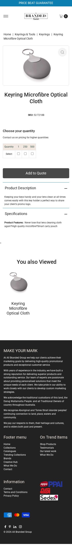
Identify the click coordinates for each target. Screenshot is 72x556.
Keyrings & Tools (25, 34)
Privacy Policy (11, 495)
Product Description (20, 188)
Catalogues (10, 451)
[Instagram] (20, 527)
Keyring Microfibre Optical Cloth (18, 308)
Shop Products (48, 444)
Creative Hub (11, 462)
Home (7, 34)
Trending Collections (15, 454)
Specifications (16, 214)
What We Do (10, 465)
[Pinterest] (10, 527)
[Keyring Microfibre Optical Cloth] (18, 282)
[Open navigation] (6, 16)
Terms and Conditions (15, 492)
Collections (10, 447)
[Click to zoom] (62, 52)
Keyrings (44, 34)
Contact (8, 469)
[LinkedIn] (14, 527)
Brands (7, 458)
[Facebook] (5, 527)
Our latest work (48, 451)
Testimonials (47, 447)
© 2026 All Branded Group (18, 532)
